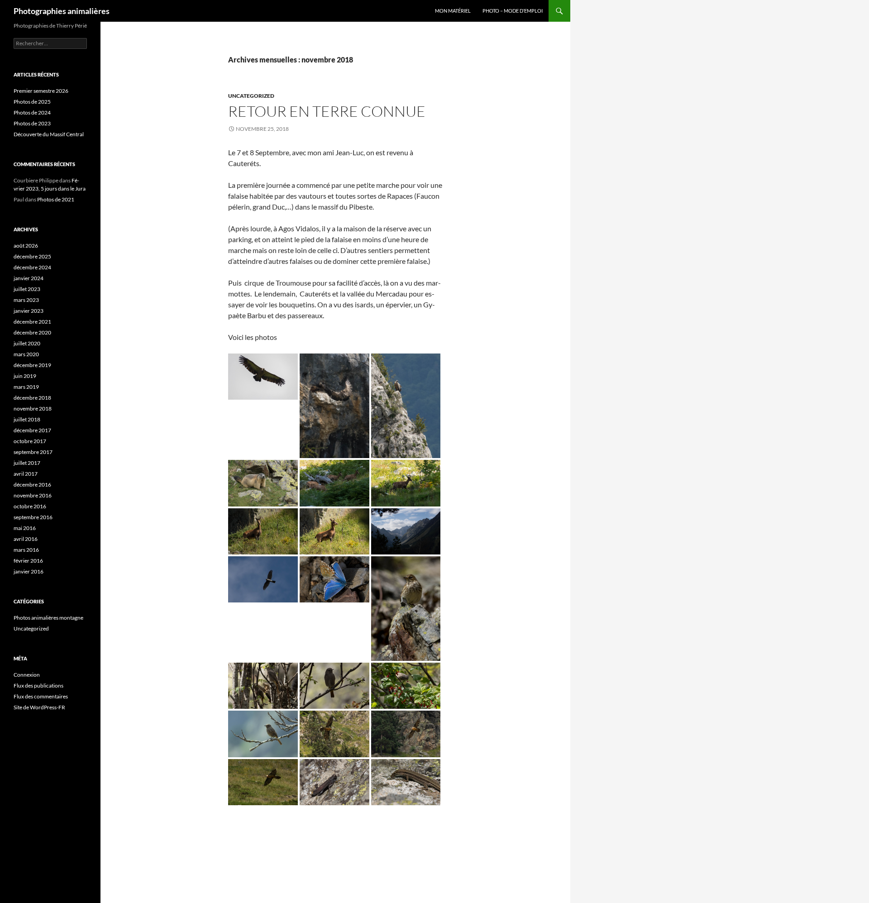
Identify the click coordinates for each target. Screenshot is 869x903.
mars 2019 (26, 386)
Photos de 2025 (32, 101)
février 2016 (28, 560)
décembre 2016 (32, 484)
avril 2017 (26, 473)
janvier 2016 (28, 571)
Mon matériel (453, 11)
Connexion (27, 674)
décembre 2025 (32, 256)
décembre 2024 (32, 267)
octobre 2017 (30, 441)
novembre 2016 (33, 495)
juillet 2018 (27, 419)
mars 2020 (26, 354)
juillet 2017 (27, 462)
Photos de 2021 (55, 199)
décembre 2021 (32, 321)
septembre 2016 (33, 517)
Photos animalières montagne (48, 617)
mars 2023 (26, 299)
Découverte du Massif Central (49, 134)
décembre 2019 (32, 365)
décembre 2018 (32, 397)
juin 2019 (25, 376)
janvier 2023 (28, 310)
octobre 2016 (30, 506)
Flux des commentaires (41, 696)
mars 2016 (26, 549)
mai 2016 (25, 528)
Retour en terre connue (326, 111)
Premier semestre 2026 (41, 90)
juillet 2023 (27, 289)
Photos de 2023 (32, 123)
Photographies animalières (62, 11)
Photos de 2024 (32, 112)
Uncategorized (251, 95)
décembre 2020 (32, 332)
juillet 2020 (27, 343)
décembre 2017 (32, 430)
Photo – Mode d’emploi (512, 11)
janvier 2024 (28, 278)
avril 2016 (26, 538)
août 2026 (26, 245)
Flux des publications (38, 685)
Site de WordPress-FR (39, 707)
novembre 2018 (33, 408)
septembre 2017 (33, 452)
